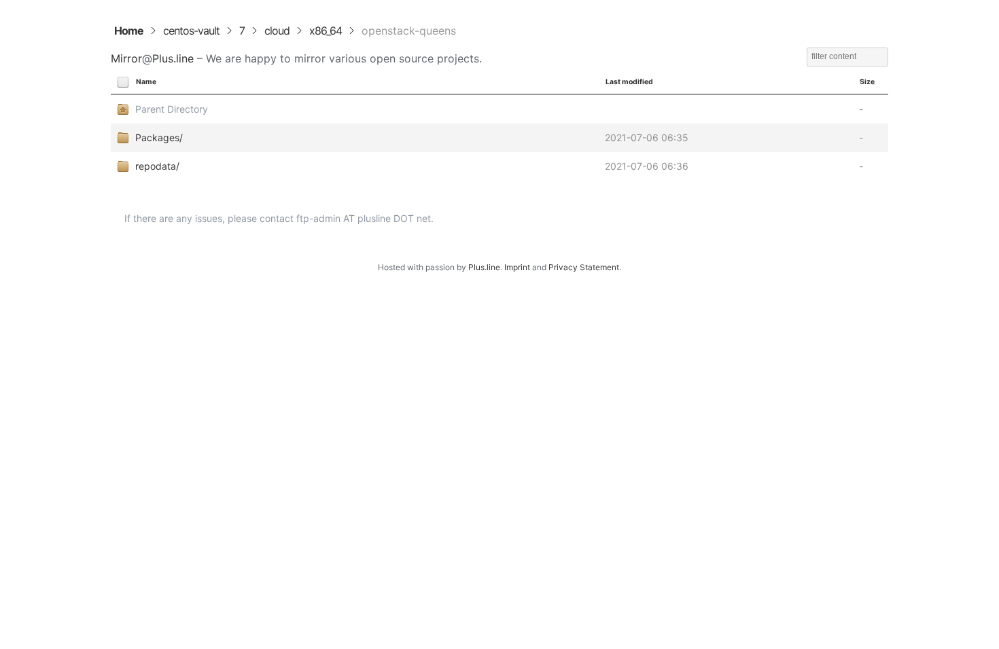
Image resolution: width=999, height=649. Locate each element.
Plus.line (173, 58)
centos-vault (191, 30)
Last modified (629, 81)
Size (867, 81)
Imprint (517, 267)
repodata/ (157, 166)
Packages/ (159, 137)
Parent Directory (171, 109)
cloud (277, 30)
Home (128, 30)
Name (146, 81)
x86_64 (325, 30)
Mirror (126, 58)
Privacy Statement (583, 267)
